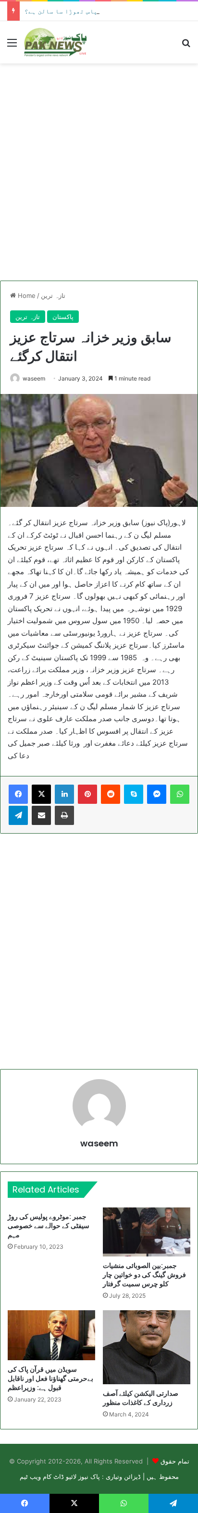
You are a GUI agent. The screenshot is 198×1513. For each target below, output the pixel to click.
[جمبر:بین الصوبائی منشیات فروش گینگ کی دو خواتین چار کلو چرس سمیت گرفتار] (146, 1232)
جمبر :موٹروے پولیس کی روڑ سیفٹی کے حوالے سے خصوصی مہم (48, 1226)
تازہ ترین (53, 295)
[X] (41, 794)
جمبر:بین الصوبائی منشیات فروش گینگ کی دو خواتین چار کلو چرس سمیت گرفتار (144, 1275)
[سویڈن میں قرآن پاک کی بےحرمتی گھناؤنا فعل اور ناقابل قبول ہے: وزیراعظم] (51, 1335)
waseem (34, 378)
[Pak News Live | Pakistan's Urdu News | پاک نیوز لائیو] (55, 42)
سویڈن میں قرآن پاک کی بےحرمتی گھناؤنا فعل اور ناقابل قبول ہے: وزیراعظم (50, 1378)
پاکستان (63, 316)
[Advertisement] (99, 172)
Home (26, 295)
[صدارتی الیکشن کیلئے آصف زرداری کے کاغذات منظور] (146, 1347)
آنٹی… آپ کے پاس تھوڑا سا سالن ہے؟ (82, 11)
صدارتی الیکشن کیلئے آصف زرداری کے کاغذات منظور (140, 1398)
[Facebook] (18, 794)
